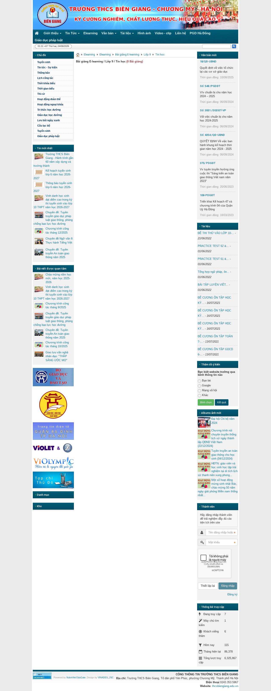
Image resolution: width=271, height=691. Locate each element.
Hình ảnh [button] (144, 33)
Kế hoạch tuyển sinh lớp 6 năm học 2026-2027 (52, 174)
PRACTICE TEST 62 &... (213, 246)
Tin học (160, 54)
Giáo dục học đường (49, 115)
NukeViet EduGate (76, 677)
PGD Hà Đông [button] (200, 33)
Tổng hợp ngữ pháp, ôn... (213, 271)
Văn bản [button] (107, 33)
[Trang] (77, 54)
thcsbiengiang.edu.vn (225, 686)
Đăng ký (232, 594)
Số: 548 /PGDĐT (210, 86)
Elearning (89, 54)
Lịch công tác (45, 78)
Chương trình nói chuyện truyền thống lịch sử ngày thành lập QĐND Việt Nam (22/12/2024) (217, 438)
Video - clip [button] (163, 33)
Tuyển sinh (43, 62)
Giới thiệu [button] (51, 33)
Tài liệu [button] (126, 33)
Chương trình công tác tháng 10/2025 (57, 344)
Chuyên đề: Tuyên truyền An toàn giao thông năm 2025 (57, 253)
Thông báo (43, 72)
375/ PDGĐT (208, 163)
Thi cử (41, 93)
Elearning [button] (90, 33)
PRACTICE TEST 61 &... (213, 258)
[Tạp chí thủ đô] (53, 480)
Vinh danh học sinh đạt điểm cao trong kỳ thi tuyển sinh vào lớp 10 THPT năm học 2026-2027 (52, 201)
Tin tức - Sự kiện (47, 67)
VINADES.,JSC (105, 677)
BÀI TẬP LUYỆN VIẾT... (213, 284)
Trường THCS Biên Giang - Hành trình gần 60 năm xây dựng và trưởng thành (53, 160)
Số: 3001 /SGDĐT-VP (213, 110)
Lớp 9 (147, 54)
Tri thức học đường (49, 109)
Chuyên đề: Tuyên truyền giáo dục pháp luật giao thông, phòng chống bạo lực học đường (53, 218)
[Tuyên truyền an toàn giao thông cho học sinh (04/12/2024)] (204, 454)
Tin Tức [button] (71, 33)
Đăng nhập (227, 585)
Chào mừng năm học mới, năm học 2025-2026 (58, 278)
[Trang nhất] (37, 33)
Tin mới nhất (45, 148)
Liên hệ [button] (180, 33)
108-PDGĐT (207, 195)
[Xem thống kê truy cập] (42, 675)
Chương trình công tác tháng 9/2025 (57, 305)
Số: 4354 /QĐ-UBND (212, 134)
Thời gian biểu (45, 88)
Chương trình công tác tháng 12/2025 (57, 230)
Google (206, 385)
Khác (205, 395)
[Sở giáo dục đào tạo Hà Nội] (53, 404)
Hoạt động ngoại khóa (50, 104)
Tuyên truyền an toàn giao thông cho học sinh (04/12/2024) (224, 454)
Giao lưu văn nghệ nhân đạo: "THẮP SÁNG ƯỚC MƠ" (57, 356)
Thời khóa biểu (46, 83)
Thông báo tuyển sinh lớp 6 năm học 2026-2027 (52, 187)
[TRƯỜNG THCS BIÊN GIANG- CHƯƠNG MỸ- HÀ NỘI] (51, 14)
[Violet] (53, 448)
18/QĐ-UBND (208, 61)
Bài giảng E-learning (127, 54)
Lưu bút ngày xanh (48, 120)
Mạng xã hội (209, 390)
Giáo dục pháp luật (48, 136)
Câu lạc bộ (43, 125)
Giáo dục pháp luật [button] (49, 40)
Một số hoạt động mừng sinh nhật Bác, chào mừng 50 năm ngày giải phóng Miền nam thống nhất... (218, 487)
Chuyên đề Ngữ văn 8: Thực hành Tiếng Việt (59, 240)
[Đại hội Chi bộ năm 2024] (204, 422)
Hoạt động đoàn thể (49, 99)
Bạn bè (206, 380)
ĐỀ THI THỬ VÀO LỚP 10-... (216, 233)
